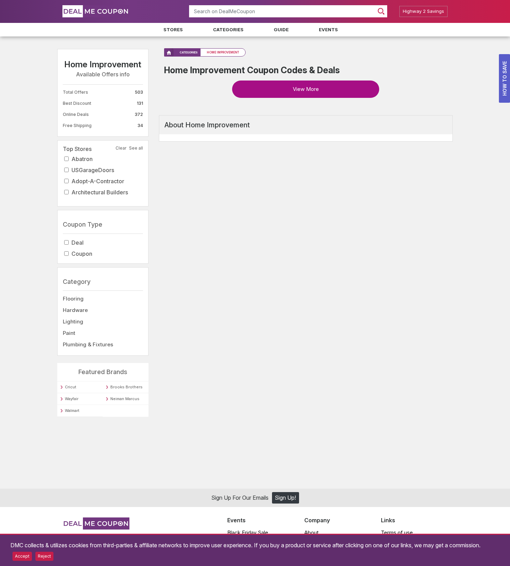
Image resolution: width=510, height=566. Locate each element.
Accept (22, 556)
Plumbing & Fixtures (88, 344)
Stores (173, 29)
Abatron (82, 158)
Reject (44, 556)
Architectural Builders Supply (99, 198)
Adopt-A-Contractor (97, 181)
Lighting (73, 321)
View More (306, 89)
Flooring (73, 298)
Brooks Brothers (126, 387)
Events (328, 29)
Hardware (75, 310)
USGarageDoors (92, 170)
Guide (281, 29)
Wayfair (71, 398)
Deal (77, 242)
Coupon (81, 253)
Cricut (70, 387)
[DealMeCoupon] (95, 528)
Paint (69, 333)
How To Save (505, 78)
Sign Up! (285, 499)
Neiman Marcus (124, 398)
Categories (228, 29)
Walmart (72, 410)
